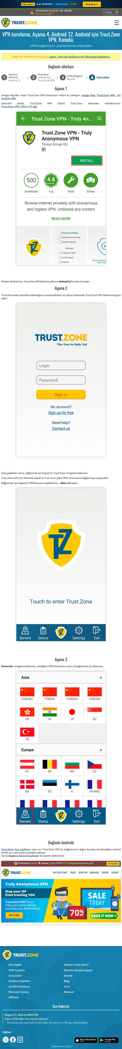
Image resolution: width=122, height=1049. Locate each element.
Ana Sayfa (15, 964)
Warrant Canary (19, 992)
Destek (68, 975)
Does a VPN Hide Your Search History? (26, 1018)
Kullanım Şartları (19, 981)
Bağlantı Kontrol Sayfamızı (24, 855)
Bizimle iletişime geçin (78, 970)
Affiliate (14, 997)
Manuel (69, 992)
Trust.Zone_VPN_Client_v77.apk (19, 106)
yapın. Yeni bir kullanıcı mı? (67, 56)
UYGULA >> (92, 4)
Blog (66, 981)
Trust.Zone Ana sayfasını (15, 849)
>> (45, 13)
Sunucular (15, 975)
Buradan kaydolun (98, 56)
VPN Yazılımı (17, 970)
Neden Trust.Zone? (76, 964)
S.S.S (67, 986)
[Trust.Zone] (19, 22)
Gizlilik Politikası (19, 986)
